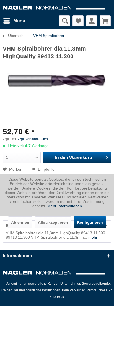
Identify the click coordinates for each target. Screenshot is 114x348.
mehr (92, 237)
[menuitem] (14, 20)
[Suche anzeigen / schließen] (64, 20)
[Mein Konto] (91, 20)
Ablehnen (20, 222)
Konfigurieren (90, 222)
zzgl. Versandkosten (33, 139)
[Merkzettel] (78, 20)
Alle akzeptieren (53, 222)
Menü (19, 20)
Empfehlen (47, 169)
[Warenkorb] (105, 20)
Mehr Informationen (64, 206)
